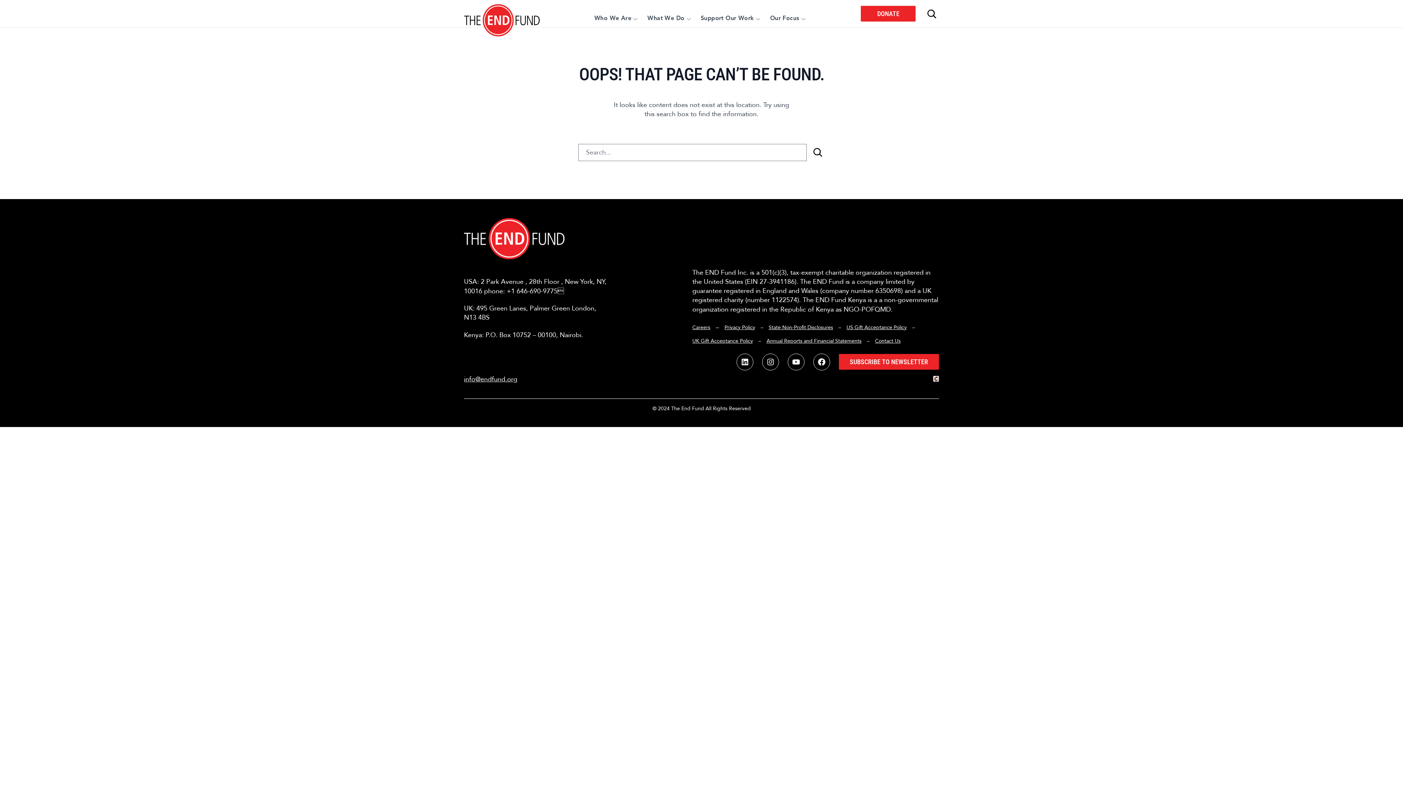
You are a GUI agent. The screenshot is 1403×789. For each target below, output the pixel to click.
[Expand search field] (931, 14)
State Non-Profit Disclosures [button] (801, 327)
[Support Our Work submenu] (758, 18)
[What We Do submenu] (688, 18)
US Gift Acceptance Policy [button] (877, 327)
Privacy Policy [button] (740, 327)
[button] (502, 13)
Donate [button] (888, 14)
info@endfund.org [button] (490, 379)
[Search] (817, 152)
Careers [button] (701, 327)
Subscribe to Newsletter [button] (889, 362)
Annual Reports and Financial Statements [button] (814, 341)
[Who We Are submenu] (635, 18)
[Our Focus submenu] (803, 18)
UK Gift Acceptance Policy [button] (722, 341)
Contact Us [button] (888, 341)
